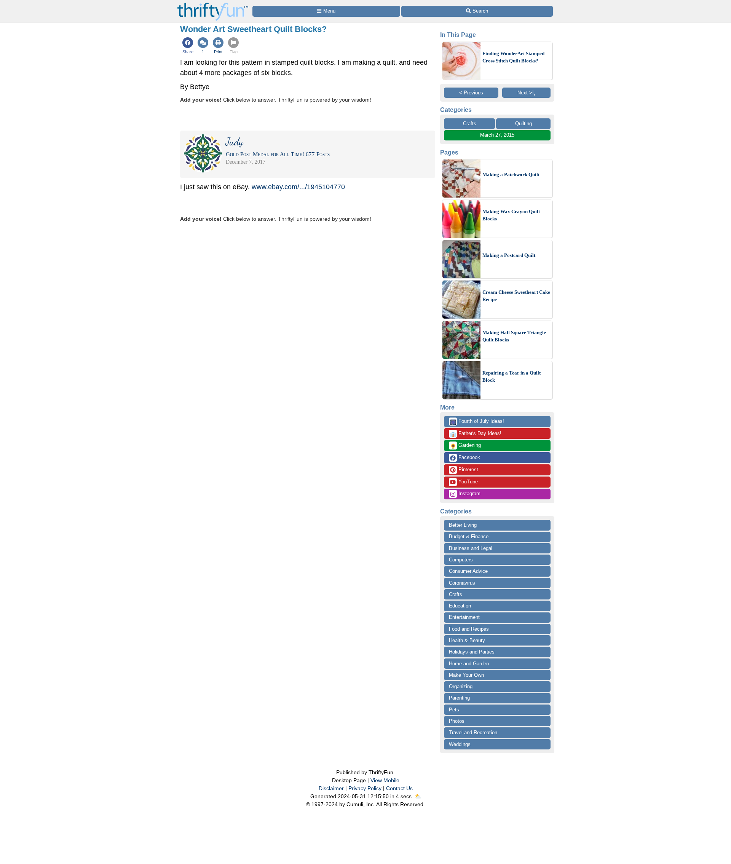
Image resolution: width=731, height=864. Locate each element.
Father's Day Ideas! (475, 433)
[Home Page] (213, 4)
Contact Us (399, 788)
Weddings (460, 744)
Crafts (469, 123)
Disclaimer (331, 788)
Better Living (463, 525)
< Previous (471, 93)
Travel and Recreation (473, 732)
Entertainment (464, 617)
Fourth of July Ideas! (477, 421)
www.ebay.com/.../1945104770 (298, 187)
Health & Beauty (467, 640)
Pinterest (467, 469)
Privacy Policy (364, 788)
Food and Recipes (469, 629)
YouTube (467, 482)
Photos (456, 721)
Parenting (459, 698)
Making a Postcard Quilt (508, 255)
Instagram (468, 493)
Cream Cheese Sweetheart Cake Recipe (516, 296)
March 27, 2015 (497, 135)
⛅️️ (418, 796)
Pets (454, 710)
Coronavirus (462, 583)
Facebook (468, 457)
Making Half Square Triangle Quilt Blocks (514, 336)
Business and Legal (470, 548)
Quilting (523, 123)
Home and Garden (469, 663)
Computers (461, 560)
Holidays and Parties (472, 652)
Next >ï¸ (526, 93)
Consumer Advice (468, 571)
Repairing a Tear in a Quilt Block (511, 376)
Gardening (465, 445)
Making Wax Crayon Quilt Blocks (511, 215)
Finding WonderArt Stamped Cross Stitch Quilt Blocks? (513, 57)
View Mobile (384, 780)
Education (460, 606)
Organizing (460, 686)
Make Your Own (466, 675)
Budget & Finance (468, 536)
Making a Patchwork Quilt (510, 174)
